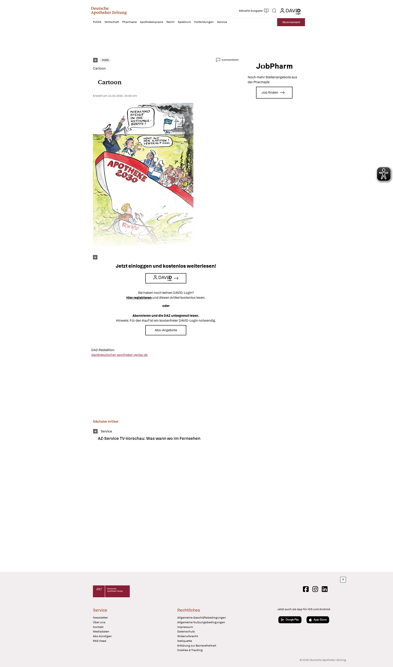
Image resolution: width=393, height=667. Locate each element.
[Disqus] (166, 509)
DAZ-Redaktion (102, 350)
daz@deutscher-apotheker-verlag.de (119, 355)
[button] (109, 11)
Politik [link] (105, 60)
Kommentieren (230, 60)
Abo (291, 22)
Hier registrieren (139, 297)
